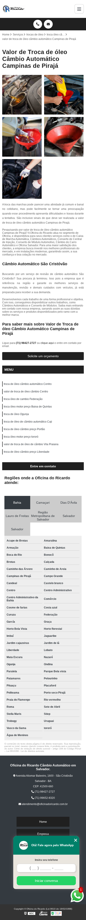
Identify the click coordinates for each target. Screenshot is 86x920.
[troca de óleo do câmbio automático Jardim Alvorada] (64, 137)
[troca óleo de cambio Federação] (22, 137)
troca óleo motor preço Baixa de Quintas (28, 406)
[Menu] (79, 9)
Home (43, 821)
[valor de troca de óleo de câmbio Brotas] (22, 179)
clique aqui (47, 343)
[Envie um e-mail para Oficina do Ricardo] (48, 24)
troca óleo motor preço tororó (21, 436)
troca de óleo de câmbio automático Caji (28, 421)
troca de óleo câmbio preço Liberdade (26, 451)
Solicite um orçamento (43, 356)
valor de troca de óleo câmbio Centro (26, 391)
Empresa (43, 834)
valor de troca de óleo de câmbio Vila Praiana (31, 444)
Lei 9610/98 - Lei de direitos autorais (25, 751)
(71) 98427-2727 (26, 343)
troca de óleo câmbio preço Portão (24, 429)
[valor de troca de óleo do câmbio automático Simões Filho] (22, 95)
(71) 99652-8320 (44, 797)
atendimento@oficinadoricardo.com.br (44, 804)
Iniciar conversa (46, 881)
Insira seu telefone (46, 860)
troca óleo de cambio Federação (23, 399)
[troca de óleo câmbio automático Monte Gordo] (64, 95)
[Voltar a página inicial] (14, 8)
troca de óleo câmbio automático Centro (28, 384)
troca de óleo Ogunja (16, 414)
